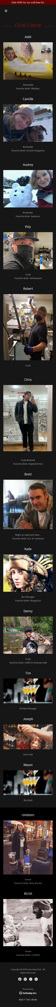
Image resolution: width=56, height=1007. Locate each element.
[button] (9, 11)
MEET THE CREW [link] (28, 999)
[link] (20, 979)
